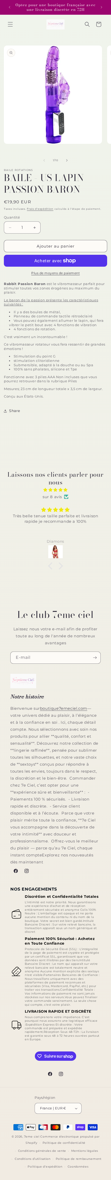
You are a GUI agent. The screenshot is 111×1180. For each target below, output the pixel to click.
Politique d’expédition (45, 1166)
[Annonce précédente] (9, 7)
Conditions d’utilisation (33, 1159)
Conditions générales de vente (42, 1151)
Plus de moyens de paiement (55, 273)
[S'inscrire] (94, 658)
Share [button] (14, 410)
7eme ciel (31, 1136)
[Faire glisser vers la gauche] (44, 160)
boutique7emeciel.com (63, 708)
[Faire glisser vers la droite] (67, 160)
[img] (55, 489)
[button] (10, 24)
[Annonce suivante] (101, 7)
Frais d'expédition (40, 209)
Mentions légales (84, 1151)
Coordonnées (78, 1166)
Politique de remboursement (78, 1159)
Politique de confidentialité (64, 1143)
